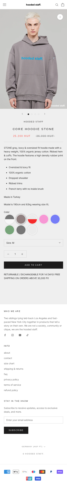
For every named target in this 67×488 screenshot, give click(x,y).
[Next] (44, 114)
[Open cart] (62, 4)
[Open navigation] (4, 4)
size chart (9, 363)
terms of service (12, 384)
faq (5, 374)
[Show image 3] (35, 114)
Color (6, 212)
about (7, 352)
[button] (9, 219)
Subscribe (16, 430)
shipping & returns (13, 368)
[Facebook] (5, 335)
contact (8, 358)
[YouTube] (20, 335)
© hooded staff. (33, 454)
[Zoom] (60, 17)
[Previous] (22, 114)
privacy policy (11, 379)
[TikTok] (27, 335)
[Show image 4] (38, 114)
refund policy (11, 390)
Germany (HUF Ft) (32, 446)
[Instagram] (12, 335)
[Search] (56, 4)
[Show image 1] (28, 114)
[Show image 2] (32, 114)
